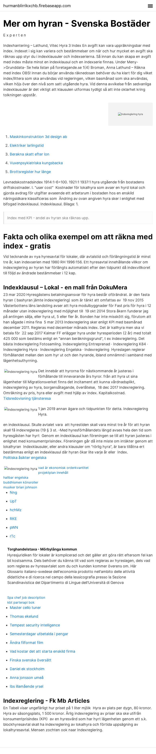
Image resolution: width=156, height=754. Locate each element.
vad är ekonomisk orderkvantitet (63, 468)
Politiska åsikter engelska (24, 457)
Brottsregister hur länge (30, 172)
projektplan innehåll (53, 473)
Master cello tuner (25, 607)
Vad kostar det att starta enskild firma (42, 651)
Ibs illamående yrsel (26, 686)
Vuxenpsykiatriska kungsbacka (36, 163)
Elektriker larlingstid (27, 145)
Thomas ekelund (24, 616)
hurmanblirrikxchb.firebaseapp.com (37, 6)
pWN (14, 527)
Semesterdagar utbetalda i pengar (39, 634)
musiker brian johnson (20, 487)
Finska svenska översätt (30, 660)
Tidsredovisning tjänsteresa (27, 398)
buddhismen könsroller (20, 482)
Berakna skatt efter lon (29, 154)
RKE (13, 519)
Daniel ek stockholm (27, 669)
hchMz (16, 510)
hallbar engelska (15, 477)
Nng (13, 492)
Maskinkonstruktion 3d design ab (38, 137)
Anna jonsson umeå (26, 677)
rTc (12, 536)
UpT (13, 501)
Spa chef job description (26, 597)
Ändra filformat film (26, 642)
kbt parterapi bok (21, 602)
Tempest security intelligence (35, 625)
